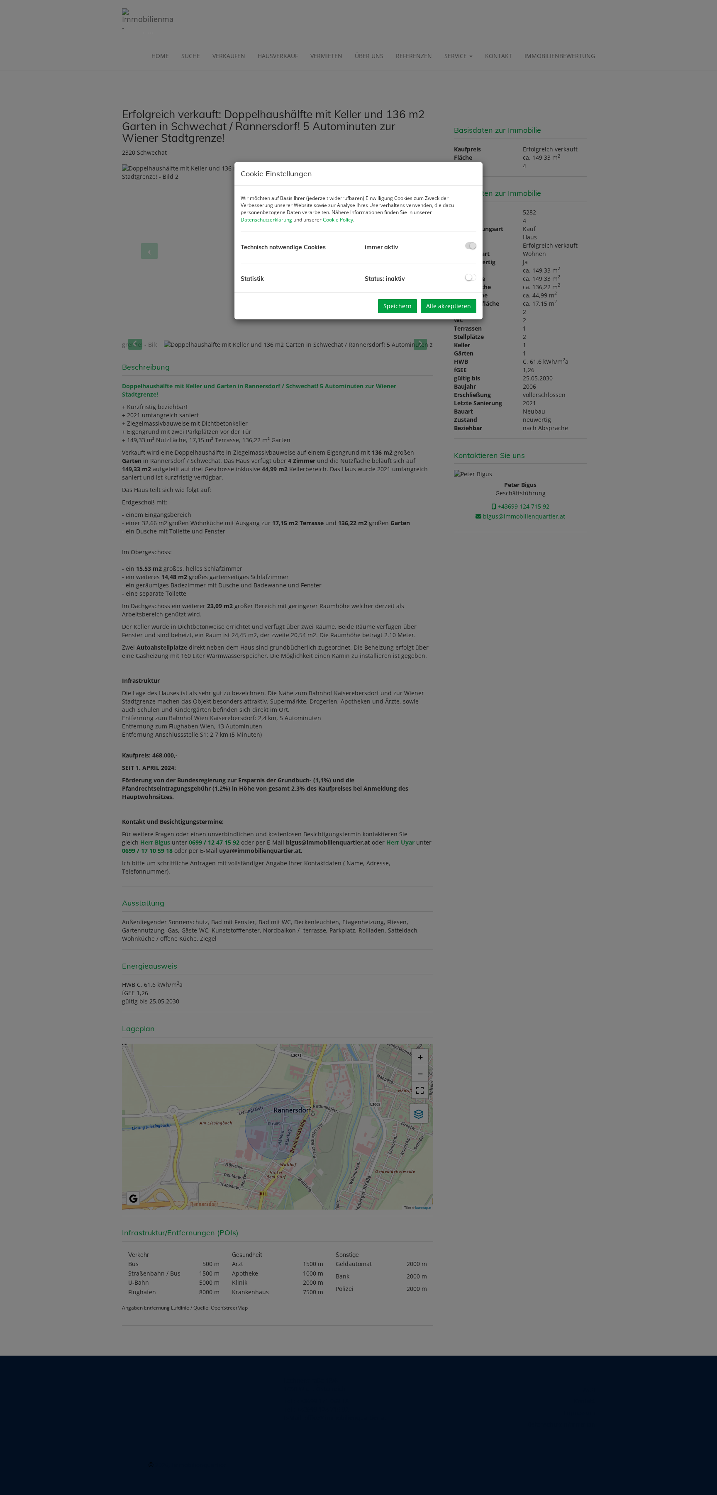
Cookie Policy (338, 219)
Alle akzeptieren (448, 306)
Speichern (397, 306)
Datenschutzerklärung (266, 219)
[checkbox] (470, 245)
